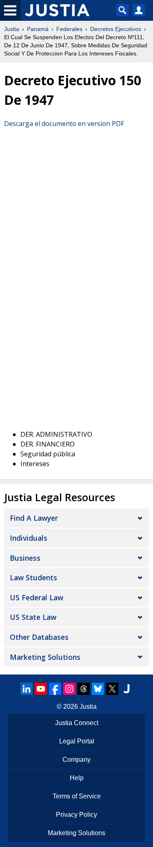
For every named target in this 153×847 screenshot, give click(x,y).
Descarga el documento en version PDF (64, 123)
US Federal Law (36, 597)
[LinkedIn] (26, 689)
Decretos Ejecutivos (115, 29)
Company (76, 759)
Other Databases (39, 637)
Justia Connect (76, 722)
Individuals (28, 538)
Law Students (33, 577)
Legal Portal (76, 741)
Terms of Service (77, 796)
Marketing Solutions (45, 657)
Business (25, 558)
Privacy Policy (76, 814)
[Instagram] (69, 689)
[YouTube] (41, 689)
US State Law (33, 617)
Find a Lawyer (34, 518)
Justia (11, 29)
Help (77, 777)
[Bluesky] (98, 689)
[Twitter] (112, 689)
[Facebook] (55, 689)
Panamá (38, 29)
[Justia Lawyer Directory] (126, 689)
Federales (69, 29)
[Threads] (84, 689)
